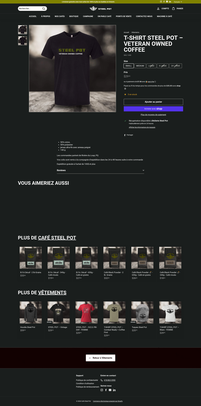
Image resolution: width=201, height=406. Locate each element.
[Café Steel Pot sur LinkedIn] (114, 390)
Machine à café (164, 16)
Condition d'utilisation (85, 383)
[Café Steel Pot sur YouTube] (110, 390)
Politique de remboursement (87, 387)
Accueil (33, 16)
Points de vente (123, 16)
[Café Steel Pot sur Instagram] (101, 390)
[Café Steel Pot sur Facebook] (106, 390)
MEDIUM (140, 66)
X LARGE (163, 66)
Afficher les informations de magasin (142, 127)
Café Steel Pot (57, 238)
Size (126, 61)
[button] (153, 82)
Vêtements (135, 32)
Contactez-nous (144, 16)
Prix (126, 72)
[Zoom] (72, 68)
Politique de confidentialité (87, 380)
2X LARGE (175, 66)
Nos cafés (60, 16)
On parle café (104, 16)
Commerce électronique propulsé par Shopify (108, 401)
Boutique (73, 16)
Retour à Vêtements (102, 358)
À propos (45, 16)
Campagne (88, 16)
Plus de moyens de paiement (153, 114)
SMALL (129, 66)
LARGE (151, 66)
